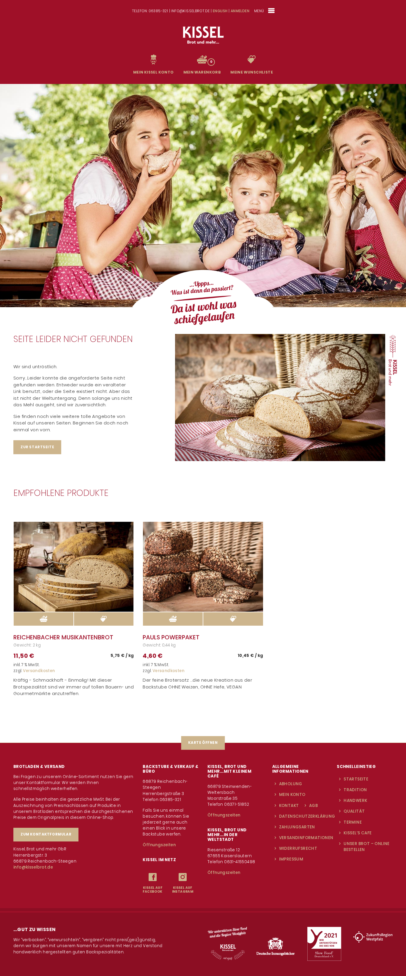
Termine (353, 822)
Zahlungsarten (297, 827)
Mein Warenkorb (202, 72)
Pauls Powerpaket (171, 637)
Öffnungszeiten (159, 845)
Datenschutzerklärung (307, 816)
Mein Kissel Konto (153, 72)
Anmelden (240, 10)
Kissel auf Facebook (152, 890)
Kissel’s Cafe (358, 833)
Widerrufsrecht (298, 848)
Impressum (291, 859)
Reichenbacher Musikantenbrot (63, 637)
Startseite (356, 779)
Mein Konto (292, 794)
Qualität (354, 811)
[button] (104, 619)
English (220, 10)
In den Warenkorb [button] (43, 619)
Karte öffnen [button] (203, 742)
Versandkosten (39, 671)
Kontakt (289, 805)
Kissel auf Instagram (182, 890)
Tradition (355, 790)
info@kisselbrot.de (33, 867)
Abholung (290, 784)
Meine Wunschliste (251, 72)
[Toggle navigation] (271, 11)
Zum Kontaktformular (46, 834)
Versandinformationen (306, 838)
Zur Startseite (37, 447)
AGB (313, 805)
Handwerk (355, 800)
